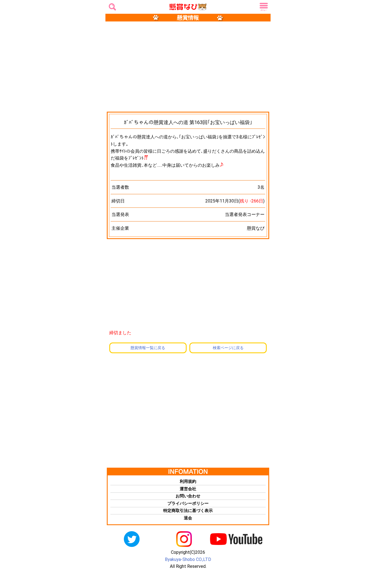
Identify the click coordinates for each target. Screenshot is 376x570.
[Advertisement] (188, 66)
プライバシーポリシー (188, 503)
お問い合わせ (188, 496)
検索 (111, 5)
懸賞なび (181, 7)
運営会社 (188, 488)
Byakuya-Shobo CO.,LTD (188, 559)
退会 (188, 518)
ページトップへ (365, 525)
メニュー (263, 7)
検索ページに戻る (228, 348)
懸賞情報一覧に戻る (147, 348)
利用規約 (188, 481)
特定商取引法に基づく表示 (188, 510)
